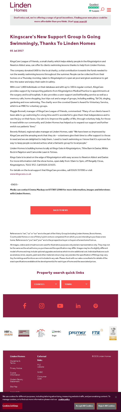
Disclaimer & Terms (15, 362)
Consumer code (41, 378)
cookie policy (64, 400)
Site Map (13, 387)
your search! (80, 22)
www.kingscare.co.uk (20, 174)
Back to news (60, 210)
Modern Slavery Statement (16, 381)
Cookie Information (15, 374)
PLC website (40, 366)
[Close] (115, 397)
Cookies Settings (10, 406)
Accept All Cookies (84, 406)
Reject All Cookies (106, 406)
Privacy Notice (16, 368)
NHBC (40, 372)
